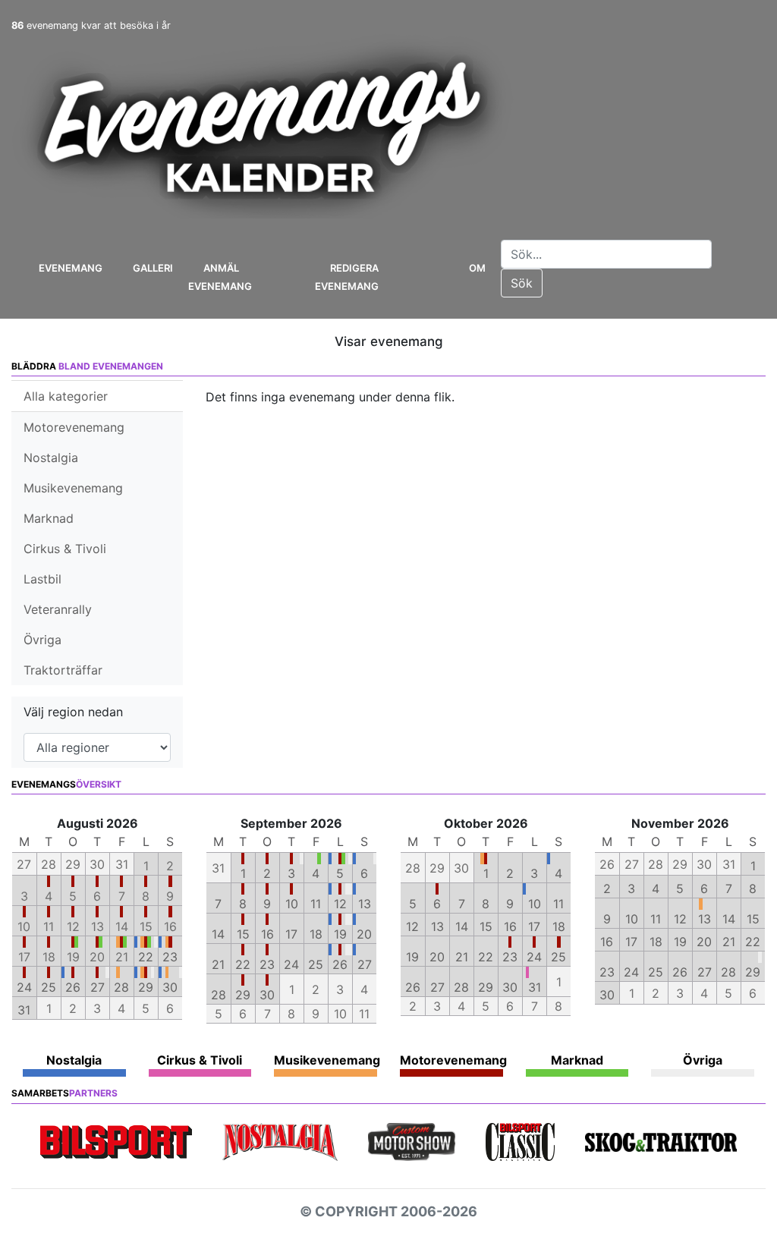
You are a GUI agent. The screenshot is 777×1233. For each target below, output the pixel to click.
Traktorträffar (63, 670)
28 (121, 987)
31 (23, 1010)
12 (340, 903)
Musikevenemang (73, 487)
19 (340, 934)
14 (218, 934)
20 (364, 934)
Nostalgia (51, 457)
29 (145, 987)
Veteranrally (58, 609)
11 (315, 903)
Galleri (153, 268)
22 (145, 956)
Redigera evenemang (347, 277)
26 (72, 987)
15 (243, 934)
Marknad (49, 518)
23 (170, 956)
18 (316, 934)
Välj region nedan (73, 711)
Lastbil (42, 579)
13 (364, 903)
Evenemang (70, 268)
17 (291, 934)
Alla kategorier (66, 396)
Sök (522, 283)
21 (218, 964)
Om (477, 268)
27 (97, 987)
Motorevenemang (74, 427)
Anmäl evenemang (220, 277)
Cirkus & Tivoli (65, 548)
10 (291, 903)
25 (48, 987)
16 (267, 934)
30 (170, 987)
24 (24, 987)
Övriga (42, 639)
